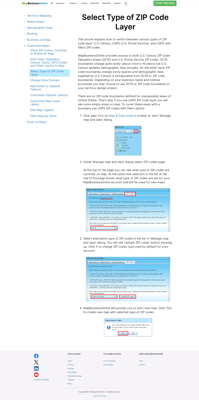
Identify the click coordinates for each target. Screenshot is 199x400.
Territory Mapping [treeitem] (39, 15)
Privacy (70, 365)
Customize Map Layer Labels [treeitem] (45, 102)
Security (71, 368)
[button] (126, 3)
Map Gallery (72, 372)
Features (71, 380)
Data (69, 384)
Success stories (109, 361)
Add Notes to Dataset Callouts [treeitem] (45, 87)
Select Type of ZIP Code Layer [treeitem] (46, 73)
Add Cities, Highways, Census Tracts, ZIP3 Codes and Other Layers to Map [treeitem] (48, 62)
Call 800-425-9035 (41, 380)
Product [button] (72, 3)
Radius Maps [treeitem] (36, 21)
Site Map (102, 396)
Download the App (74, 376)
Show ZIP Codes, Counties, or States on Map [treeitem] (48, 52)
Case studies (108, 365)
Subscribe (95, 3)
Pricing (84, 3)
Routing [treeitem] (32, 33)
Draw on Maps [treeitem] (37, 122)
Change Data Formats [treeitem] (45, 80)
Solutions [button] (60, 3)
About (70, 361)
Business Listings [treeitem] (39, 39)
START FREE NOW (165, 3)
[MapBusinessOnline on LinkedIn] (36, 368)
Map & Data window (122, 115)
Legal (95, 396)
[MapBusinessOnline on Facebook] (36, 356)
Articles (142, 365)
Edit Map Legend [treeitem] (41, 110)
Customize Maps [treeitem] (38, 45)
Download (106, 3)
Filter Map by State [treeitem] (43, 116)
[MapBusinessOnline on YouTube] (36, 374)
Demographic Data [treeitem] (40, 27)
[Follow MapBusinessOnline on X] (36, 362)
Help (141, 361)
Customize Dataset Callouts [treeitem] (49, 95)
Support (117, 3)
